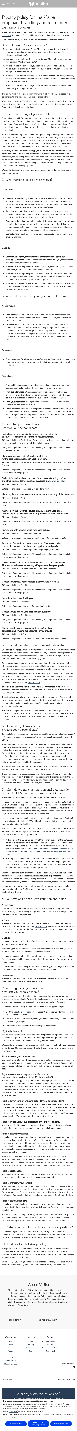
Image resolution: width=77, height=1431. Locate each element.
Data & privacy (10, 1360)
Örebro (30, 1354)
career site (6, 35)
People (10, 1351)
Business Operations (50, 1348)
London (30, 1341)
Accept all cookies (16, 1424)
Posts (11, 1357)
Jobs (10, 1354)
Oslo (30, 1351)
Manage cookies (10, 1364)
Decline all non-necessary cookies (38, 1424)
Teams (10, 1345)
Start (10, 1341)
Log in (8, 1018)
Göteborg (30, 1345)
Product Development (50, 1341)
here (10, 1210)
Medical (50, 1345)
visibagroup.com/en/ (68, 1364)
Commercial (50, 1351)
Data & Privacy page (22, 1012)
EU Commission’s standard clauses (36, 858)
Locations (10, 1348)
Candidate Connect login (66, 1379)
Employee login (7, 1379)
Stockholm (30, 1348)
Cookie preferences (61, 1424)
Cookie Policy (13, 1411)
